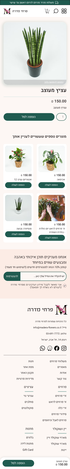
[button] (56, 11)
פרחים (62, 387)
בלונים (29, 437)
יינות (63, 450)
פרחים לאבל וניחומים (54, 420)
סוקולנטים (27, 408)
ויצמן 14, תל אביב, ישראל (53, 340)
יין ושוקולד (59, 429)
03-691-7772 (52, 333)
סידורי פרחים (58, 414)
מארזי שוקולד (58, 444)
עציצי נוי (28, 396)
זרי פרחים (60, 396)
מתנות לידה (27, 444)
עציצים (28, 387)
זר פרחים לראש (57, 402)
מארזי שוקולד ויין (56, 438)
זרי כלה (62, 408)
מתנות (29, 429)
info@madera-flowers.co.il (47, 327)
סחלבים (29, 402)
